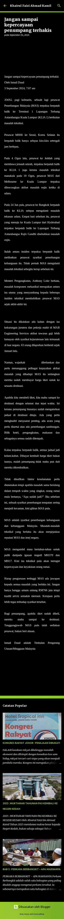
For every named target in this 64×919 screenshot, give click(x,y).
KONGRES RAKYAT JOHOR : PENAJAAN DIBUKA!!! (31, 743)
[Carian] (59, 5)
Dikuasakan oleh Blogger (34, 906)
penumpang (33, 362)
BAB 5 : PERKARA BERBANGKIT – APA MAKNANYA (32, 869)
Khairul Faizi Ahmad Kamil (30, 5)
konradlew (39, 914)
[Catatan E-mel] (6, 655)
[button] (6, 42)
